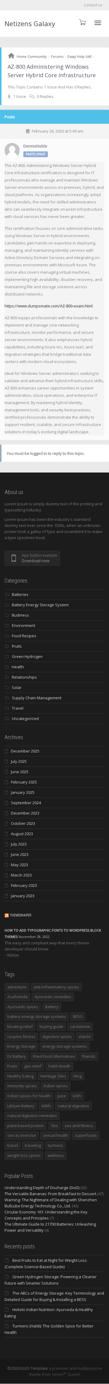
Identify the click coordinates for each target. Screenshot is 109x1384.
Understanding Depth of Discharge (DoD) (42, 1187)
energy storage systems (64, 1046)
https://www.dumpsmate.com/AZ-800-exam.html (49, 306)
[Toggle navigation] (97, 23)
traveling (33, 1145)
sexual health (55, 1135)
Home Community (32, 56)
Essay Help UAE (80, 56)
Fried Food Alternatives (54, 1056)
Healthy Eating (20, 1076)
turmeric (55, 1145)
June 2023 (19, 854)
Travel (17, 708)
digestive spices (57, 1036)
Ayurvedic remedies (53, 996)
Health (18, 667)
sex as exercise (21, 1135)
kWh (77, 1096)
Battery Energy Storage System (40, 604)
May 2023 (19, 864)
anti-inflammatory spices (56, 987)
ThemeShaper (20, 915)
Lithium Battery (21, 1106)
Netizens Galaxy (30, 23)
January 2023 (23, 895)
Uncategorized (25, 718)
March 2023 (21, 875)
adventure (17, 987)
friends (88, 1056)
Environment (23, 625)
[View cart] (82, 22)
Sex (54, 1125)
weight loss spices (24, 1155)
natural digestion (73, 1106)
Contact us (93, 5)
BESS (77, 1016)
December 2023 (25, 813)
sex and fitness (79, 1125)
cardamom (80, 1026)
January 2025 (23, 792)
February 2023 (24, 885)
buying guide (51, 1026)
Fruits (17, 646)
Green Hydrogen (27, 656)
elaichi (85, 1036)
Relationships (24, 677)
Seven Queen (65, 1374)
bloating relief (20, 1026)
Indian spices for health (29, 1096)
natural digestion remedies (32, 1115)
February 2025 (24, 782)
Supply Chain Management (36, 698)
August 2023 (22, 833)
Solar (16, 687)
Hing (77, 1076)
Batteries (20, 594)
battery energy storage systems (36, 1016)
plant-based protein (25, 1125)
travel (12, 1145)
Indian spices (56, 1085)
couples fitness (21, 1036)
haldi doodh (59, 1066)
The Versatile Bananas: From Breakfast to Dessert (50, 1193)
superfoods (86, 1135)
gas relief (32, 1066)
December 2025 (25, 751)
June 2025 (19, 771)
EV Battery (16, 1056)
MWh (46, 1106)
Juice (62, 1096)
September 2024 (26, 802)
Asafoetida (17, 996)
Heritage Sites (53, 1076)
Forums (57, 56)
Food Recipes (24, 635)
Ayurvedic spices (22, 1006)
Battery (51, 1006)
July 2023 (19, 844)
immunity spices (22, 1085)
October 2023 (23, 823)
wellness (56, 1155)
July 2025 (19, 761)
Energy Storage (21, 1046)
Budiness (20, 615)
